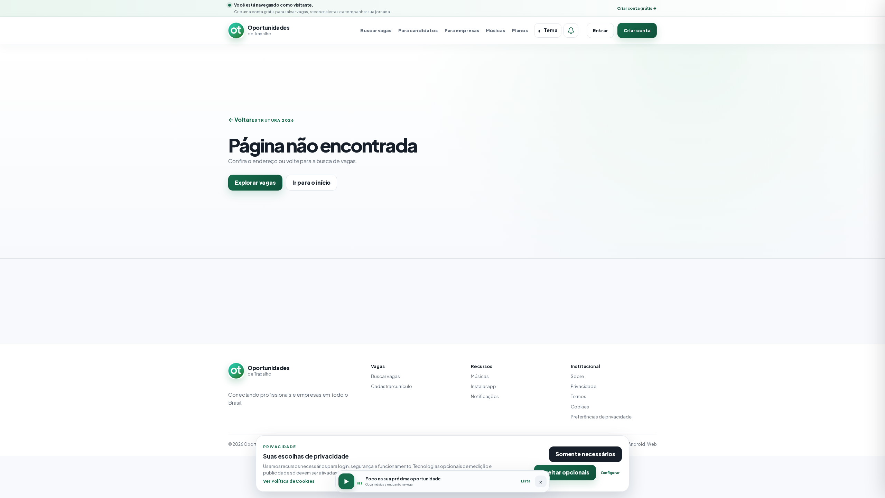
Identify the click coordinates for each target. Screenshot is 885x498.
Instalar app (483, 386)
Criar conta (637, 30)
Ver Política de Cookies (289, 481)
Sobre (577, 376)
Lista (525, 481)
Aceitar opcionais (565, 472)
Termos (578, 396)
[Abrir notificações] (570, 30)
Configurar (610, 472)
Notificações (485, 396)
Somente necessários (585, 454)
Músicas (495, 30)
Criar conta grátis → (637, 8)
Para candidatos (418, 30)
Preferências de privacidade (601, 416)
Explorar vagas (255, 182)
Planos (520, 30)
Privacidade (583, 386)
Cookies (580, 406)
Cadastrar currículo (391, 386)
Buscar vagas (375, 30)
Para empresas (462, 30)
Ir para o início (311, 182)
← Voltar (240, 119)
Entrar (600, 30)
